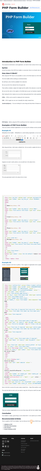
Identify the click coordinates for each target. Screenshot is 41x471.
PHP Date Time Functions (10, 425)
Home (1, 0)
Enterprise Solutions (23, 441)
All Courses (23, 447)
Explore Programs (25, 445)
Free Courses (24, 443)
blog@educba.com (35, 7)
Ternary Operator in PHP (10, 429)
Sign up (23, 452)
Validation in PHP (8, 424)
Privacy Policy (7, 469)
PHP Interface (7, 427)
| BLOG (13, 4)
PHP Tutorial (29, 0)
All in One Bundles (23, 450)
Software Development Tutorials (20, 0)
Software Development (8, 0)
